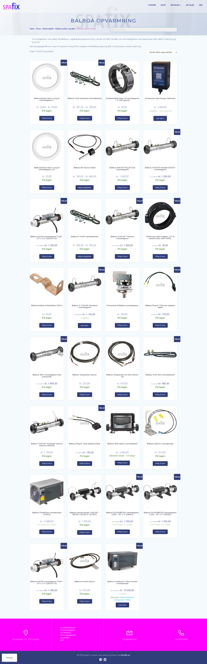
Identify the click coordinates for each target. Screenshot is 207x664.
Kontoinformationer (67, 627)
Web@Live (125, 655)
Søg (201, 5)
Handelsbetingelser (67, 630)
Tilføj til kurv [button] (47, 118)
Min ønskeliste (65, 632)
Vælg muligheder (84, 187)
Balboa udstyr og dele (65, 28)
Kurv (61, 640)
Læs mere (160, 118)
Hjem (32, 28)
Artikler (174, 5)
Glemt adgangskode (68, 635)
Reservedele (48, 28)
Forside (152, 5)
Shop (163, 5)
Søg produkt (64, 637)
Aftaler (190, 5)
